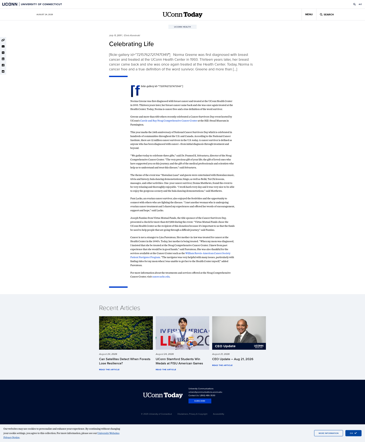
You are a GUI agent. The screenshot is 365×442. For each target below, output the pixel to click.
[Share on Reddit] (3, 71)
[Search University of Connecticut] (354, 4)
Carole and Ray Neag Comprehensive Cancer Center (168, 120)
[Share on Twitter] (3, 53)
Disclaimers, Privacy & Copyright (192, 413)
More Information (328, 433)
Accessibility (218, 413)
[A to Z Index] (360, 4)
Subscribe (199, 401)
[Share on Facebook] (3, 65)
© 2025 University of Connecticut (156, 413)
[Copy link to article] (3, 40)
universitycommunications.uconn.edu (205, 391)
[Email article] (3, 46)
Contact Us (193, 395)
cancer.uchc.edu (161, 276)
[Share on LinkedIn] (3, 59)
